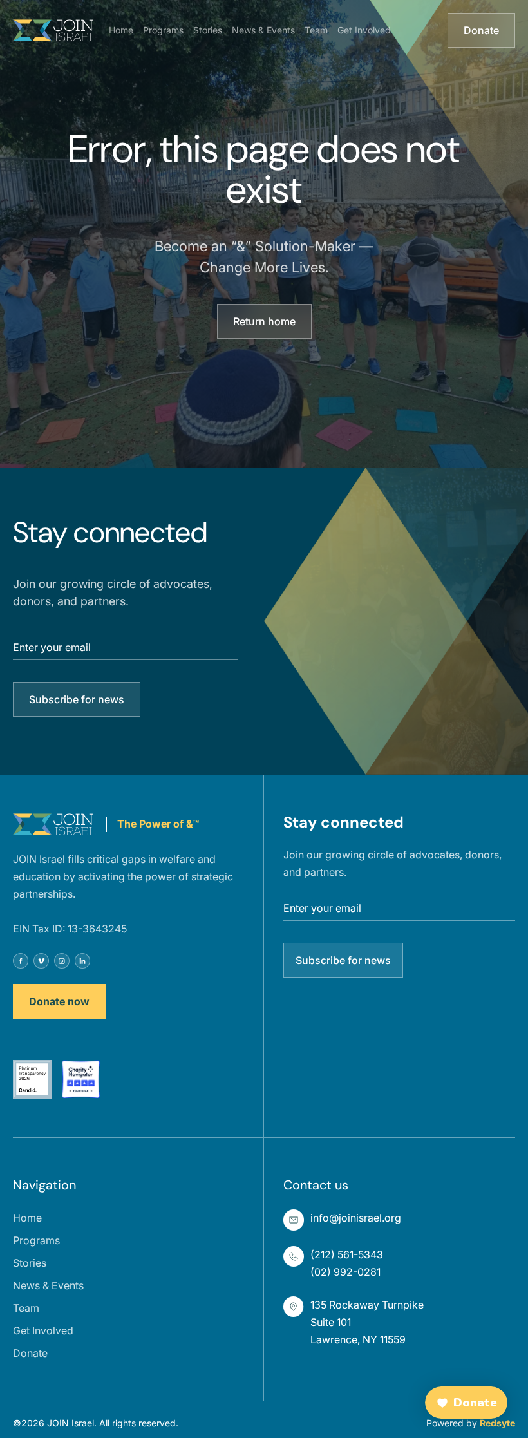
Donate (481, 30)
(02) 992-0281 (345, 1271)
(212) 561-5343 (346, 1254)
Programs (163, 29)
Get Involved (364, 29)
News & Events (263, 29)
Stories (207, 29)
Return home (264, 321)
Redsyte (497, 1422)
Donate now (59, 1001)
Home (121, 29)
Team (316, 29)
